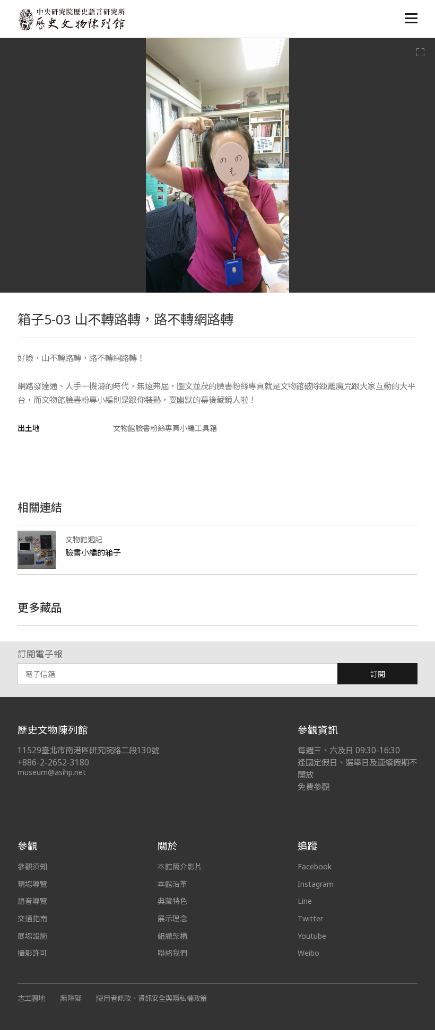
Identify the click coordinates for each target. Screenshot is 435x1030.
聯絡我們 (172, 953)
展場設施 (32, 936)
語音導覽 (32, 901)
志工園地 (31, 998)
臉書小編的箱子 (93, 552)
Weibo (308, 953)
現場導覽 (32, 884)
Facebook (315, 866)
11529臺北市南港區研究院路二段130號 (88, 750)
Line (305, 901)
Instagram (316, 884)
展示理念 (172, 918)
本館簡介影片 (180, 866)
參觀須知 (32, 866)
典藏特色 (172, 901)
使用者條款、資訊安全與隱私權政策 (152, 998)
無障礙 (70, 998)
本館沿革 (172, 884)
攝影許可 (32, 953)
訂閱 (377, 674)
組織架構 (172, 936)
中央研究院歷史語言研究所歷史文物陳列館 (71, 19)
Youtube (312, 936)
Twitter (310, 918)
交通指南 (32, 918)
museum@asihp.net (52, 772)
